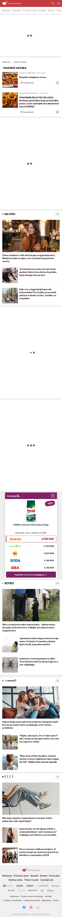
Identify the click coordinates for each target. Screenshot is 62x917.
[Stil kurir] (42, 890)
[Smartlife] (32, 890)
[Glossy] (50, 890)
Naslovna (6, 62)
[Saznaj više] (57, 214)
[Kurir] (19, 886)
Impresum (14, 896)
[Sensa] (11, 890)
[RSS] (38, 907)
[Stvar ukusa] (10, 3)
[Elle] (21, 890)
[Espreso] (29, 886)
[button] (27, 82)
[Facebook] (24, 907)
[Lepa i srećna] (55, 886)
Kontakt (48, 896)
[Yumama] (42, 886)
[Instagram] (31, 907)
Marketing (46, 900)
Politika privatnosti (32, 900)
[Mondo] (8, 886)
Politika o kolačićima (13, 900)
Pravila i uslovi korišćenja (32, 896)
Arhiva (56, 900)
